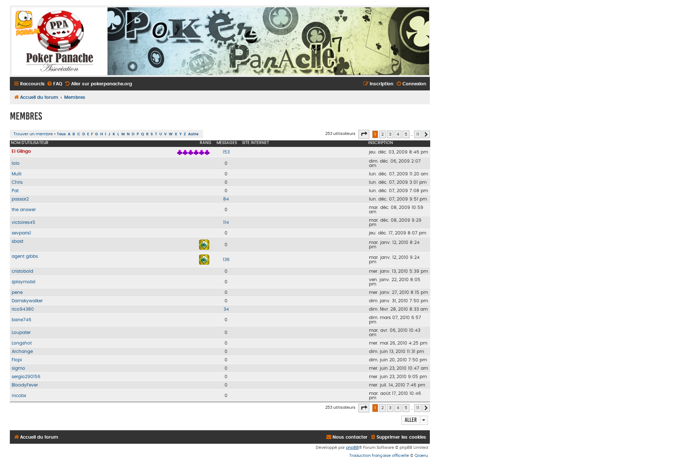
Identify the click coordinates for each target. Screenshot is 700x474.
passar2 (20, 199)
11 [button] (417, 134)
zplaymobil (23, 282)
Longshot (22, 343)
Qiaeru (421, 456)
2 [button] (382, 134)
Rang (205, 143)
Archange (22, 351)
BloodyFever (25, 385)
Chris (17, 182)
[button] (363, 134)
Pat (15, 191)
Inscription (380, 143)
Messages (227, 143)
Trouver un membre (33, 134)
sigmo (18, 368)
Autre (193, 134)
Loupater (21, 332)
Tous (61, 134)
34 (226, 309)
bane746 (21, 320)
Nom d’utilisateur (29, 143)
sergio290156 (26, 376)
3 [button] (390, 134)
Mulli (17, 174)
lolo (16, 163)
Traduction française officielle (379, 456)
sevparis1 (21, 233)
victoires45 (23, 222)
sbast (17, 241)
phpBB (352, 448)
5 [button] (406, 134)
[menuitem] (54, 84)
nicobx (19, 395)
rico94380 (23, 309)
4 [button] (398, 134)
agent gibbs (25, 256)
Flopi (17, 360)
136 (226, 259)
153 (226, 152)
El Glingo (21, 151)
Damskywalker (27, 301)
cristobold (22, 271)
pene (17, 292)
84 (226, 199)
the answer (24, 209)
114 (226, 222)
